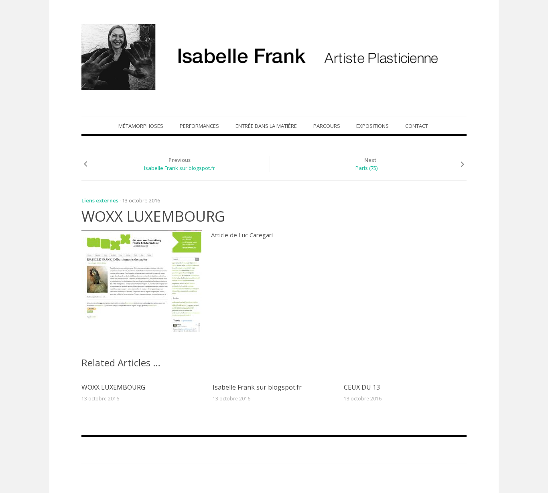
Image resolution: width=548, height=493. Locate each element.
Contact (416, 125)
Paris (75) (366, 168)
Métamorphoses (140, 125)
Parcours (326, 125)
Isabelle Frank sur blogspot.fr (179, 168)
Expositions (372, 125)
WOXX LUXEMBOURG (113, 387)
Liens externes (99, 200)
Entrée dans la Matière (266, 125)
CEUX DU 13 (362, 387)
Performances (199, 125)
